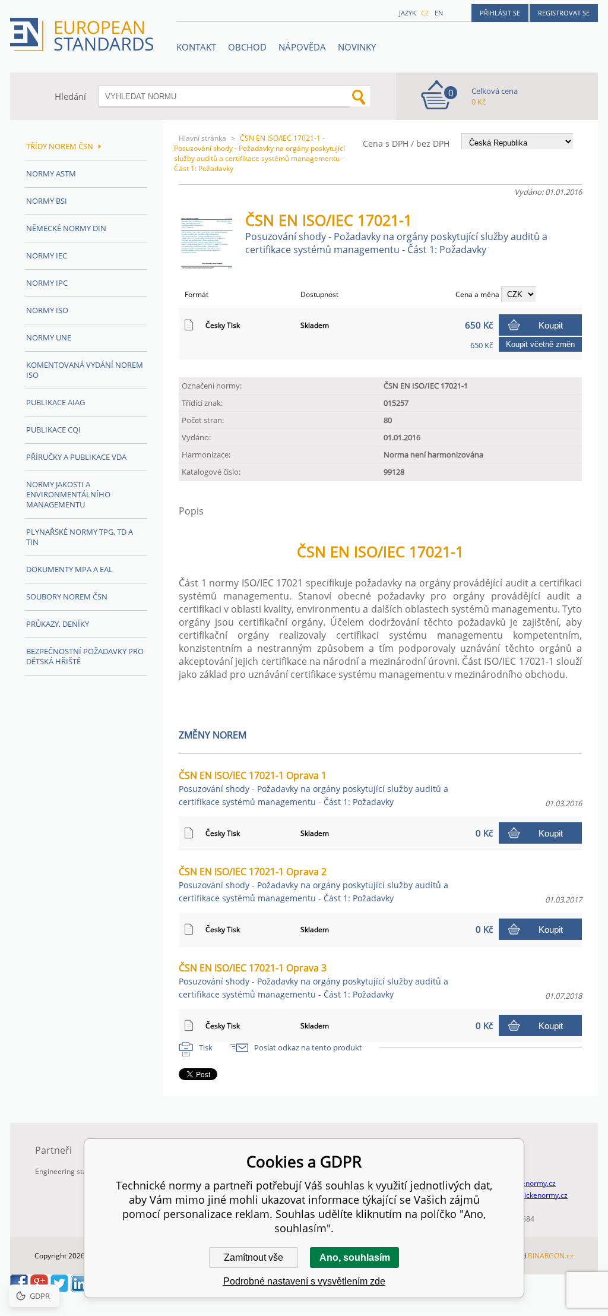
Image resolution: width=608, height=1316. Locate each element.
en (439, 12)
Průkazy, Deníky (57, 623)
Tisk (206, 1047)
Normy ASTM (51, 173)
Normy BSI (46, 200)
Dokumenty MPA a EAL (69, 569)
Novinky (357, 47)
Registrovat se (564, 12)
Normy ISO (47, 310)
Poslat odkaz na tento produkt (308, 1047)
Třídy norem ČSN (59, 146)
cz (425, 12)
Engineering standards (72, 1171)
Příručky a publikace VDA (76, 457)
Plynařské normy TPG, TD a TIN (79, 536)
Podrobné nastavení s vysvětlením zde (304, 1281)
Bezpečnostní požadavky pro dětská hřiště (85, 656)
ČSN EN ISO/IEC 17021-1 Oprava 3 (313, 980)
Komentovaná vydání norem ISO (84, 369)
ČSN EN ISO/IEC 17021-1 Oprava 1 (313, 788)
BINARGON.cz (551, 1256)
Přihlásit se (500, 12)
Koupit (551, 325)
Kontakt (196, 47)
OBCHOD (247, 47)
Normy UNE (48, 337)
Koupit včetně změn (540, 344)
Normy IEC (46, 255)
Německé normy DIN (66, 228)
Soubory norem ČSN (66, 596)
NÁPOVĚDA (302, 47)
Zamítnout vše (253, 1257)
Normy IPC (47, 282)
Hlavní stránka (202, 138)
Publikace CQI (53, 429)
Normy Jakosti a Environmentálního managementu (68, 494)
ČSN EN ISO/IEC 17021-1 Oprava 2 (313, 884)
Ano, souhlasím (354, 1257)
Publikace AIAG (55, 402)
